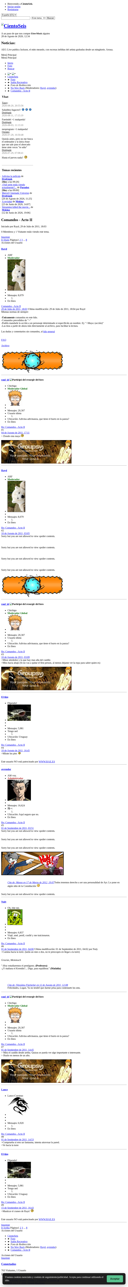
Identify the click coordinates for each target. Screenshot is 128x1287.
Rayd (43, 88)
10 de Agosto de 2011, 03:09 (15, 657)
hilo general (49, 331)
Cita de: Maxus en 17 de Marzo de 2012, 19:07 (30, 882)
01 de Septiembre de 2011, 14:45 (17, 1049)
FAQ (3, 340)
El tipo (4, 697)
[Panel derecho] (9, 74)
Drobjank (6, 112)
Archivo (5, 345)
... (24, 240)
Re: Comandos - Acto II (13, 427)
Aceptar (115, 1278)
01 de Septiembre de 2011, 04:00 (17, 949)
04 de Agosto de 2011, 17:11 (15, 432)
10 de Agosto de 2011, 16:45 (15, 750)
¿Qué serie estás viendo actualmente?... (13, 186)
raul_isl (5, 379)
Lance (4, 1089)
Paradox (24, 187)
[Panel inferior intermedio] (14, 74)
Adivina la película (11, 176)
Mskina (20, 201)
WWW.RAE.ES (47, 761)
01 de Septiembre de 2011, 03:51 (17, 828)
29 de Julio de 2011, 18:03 (14, 309)
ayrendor (51, 88)
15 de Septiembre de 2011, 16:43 (17, 1207)
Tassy (4, 102)
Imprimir (5, 237)
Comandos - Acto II (11, 306)
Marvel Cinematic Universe (15, 193)
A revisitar (7, 201)
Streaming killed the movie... (16, 207)
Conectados (8, 1264)
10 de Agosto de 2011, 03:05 (15, 533)
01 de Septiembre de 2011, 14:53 (17, 1139)
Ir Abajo (5, 240)
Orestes (5, 132)
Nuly (3, 901)
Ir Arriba (5, 1227)
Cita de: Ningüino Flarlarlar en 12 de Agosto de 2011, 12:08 (37, 985)
